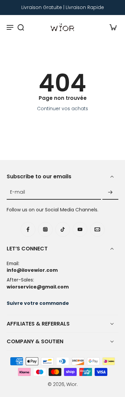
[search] (20, 27)
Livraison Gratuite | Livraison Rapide (62, 7)
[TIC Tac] (62, 229)
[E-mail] (97, 229)
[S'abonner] (110, 192)
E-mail (17, 192)
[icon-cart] (111, 27)
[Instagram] (45, 229)
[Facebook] (28, 229)
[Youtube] (80, 229)
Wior (71, 384)
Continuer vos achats (62, 108)
